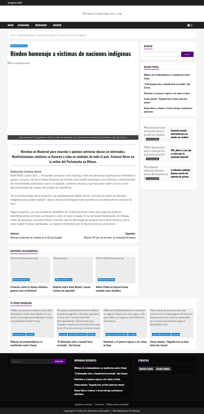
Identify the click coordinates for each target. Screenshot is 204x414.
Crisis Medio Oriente (77, 334)
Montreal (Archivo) (19, 46)
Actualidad (23, 25)
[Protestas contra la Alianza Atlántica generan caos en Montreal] (30, 270)
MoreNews (118, 410)
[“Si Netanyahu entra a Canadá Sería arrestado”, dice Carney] (79, 323)
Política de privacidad (117, 404)
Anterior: (36, 235)
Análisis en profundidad (116, 334)
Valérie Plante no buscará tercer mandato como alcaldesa (112, 288)
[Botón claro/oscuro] (190, 25)
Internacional (19, 334)
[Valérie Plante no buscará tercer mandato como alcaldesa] (116, 270)
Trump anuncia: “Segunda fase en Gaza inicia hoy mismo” (169, 343)
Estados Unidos (163, 368)
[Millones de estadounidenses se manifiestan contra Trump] (32, 323)
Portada (30, 334)
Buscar (148, 46)
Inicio (10, 25)
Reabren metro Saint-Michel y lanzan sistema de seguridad (71, 288)
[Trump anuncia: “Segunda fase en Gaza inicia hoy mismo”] (172, 323)
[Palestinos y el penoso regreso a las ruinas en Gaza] (125, 323)
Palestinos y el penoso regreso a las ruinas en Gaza (167, 93)
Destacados (41, 25)
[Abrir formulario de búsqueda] (195, 25)
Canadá (63, 334)
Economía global (152, 139)
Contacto (99, 404)
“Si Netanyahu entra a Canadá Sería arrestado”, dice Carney (74, 343)
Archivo (57, 25)
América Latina (146, 368)
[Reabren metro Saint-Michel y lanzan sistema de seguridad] (73, 270)
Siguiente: (110, 235)
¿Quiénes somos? (83, 404)
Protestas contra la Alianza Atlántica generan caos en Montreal (28, 288)
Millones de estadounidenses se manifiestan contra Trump (26, 343)
